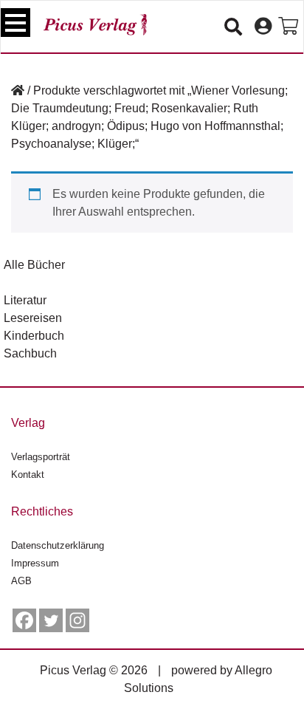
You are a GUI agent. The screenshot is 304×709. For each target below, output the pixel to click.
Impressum (35, 563)
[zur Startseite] (95, 24)
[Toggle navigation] (15, 22)
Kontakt (27, 474)
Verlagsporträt (40, 456)
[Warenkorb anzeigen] (288, 26)
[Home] (17, 90)
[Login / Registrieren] (263, 26)
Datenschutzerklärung (57, 545)
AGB (21, 580)
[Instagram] (77, 620)
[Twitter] (51, 620)
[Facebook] (24, 620)
